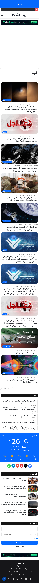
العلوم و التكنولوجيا (24, 574)
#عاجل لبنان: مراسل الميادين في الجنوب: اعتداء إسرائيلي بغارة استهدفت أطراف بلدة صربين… (15, 512)
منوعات (12, 574)
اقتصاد (4, 571)
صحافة (17, 571)
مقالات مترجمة (24, 571)
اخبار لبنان (15, 569)
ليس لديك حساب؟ (19, 546)
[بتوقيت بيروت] (19, 15)
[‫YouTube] (17, 466)
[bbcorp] (19, 22)
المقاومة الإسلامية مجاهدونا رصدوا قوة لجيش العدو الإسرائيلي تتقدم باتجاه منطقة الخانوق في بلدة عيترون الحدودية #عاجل (20, 259)
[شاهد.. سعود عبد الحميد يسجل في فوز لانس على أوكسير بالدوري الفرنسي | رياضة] (33, 488)
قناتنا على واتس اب (20, 4)
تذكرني (34, 538)
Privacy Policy (23, 569)
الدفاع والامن (32, 571)
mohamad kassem (31, 104)
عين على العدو (11, 571)
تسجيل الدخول (19, 542)
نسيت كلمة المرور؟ (6, 534)
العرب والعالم (8, 569)
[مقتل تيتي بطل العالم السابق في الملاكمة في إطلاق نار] (33, 480)
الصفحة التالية (7, 388)
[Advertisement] (19, 45)
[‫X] (26, 466)
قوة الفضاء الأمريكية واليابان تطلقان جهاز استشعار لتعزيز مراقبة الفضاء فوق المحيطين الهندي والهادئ (21, 109)
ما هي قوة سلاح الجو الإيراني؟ (26, 353)
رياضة (16, 574)
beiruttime (31, 569)
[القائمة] (2, 15)
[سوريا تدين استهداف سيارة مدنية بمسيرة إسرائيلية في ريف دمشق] (33, 496)
